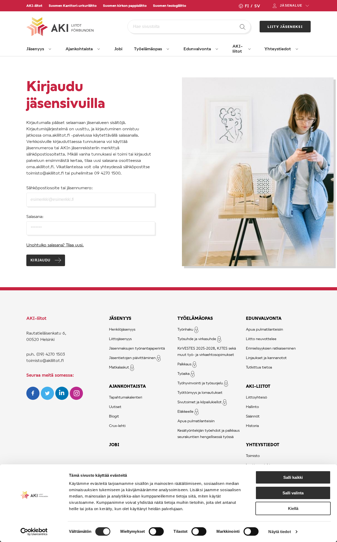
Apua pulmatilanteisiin (196, 421)
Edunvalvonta (197, 48)
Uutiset (115, 406)
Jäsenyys (35, 48)
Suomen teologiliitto (169, 5)
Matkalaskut (119, 367)
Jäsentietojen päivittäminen (132, 357)
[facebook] (33, 398)
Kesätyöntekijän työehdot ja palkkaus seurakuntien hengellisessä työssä (208, 433)
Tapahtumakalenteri (125, 397)
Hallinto (252, 406)
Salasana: (34, 216)
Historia (252, 425)
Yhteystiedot (277, 48)
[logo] (76, 26)
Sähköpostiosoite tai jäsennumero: (59, 187)
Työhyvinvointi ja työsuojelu (200, 383)
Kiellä (293, 508)
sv (257, 5)
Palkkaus (184, 364)
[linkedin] (62, 398)
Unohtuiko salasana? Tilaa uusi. (55, 244)
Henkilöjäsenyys (122, 329)
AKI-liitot (34, 5)
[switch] (156, 531)
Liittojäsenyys (120, 338)
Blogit (114, 416)
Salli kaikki (293, 477)
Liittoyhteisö (256, 397)
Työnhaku (185, 329)
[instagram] (76, 398)
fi (247, 5)
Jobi (118, 48)
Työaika (183, 373)
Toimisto (253, 455)
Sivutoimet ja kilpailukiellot (199, 402)
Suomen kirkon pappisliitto (125, 5)
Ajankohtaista (79, 48)
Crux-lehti (117, 425)
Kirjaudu (40, 260)
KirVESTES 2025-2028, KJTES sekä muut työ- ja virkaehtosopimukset (206, 351)
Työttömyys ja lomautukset (199, 392)
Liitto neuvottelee (261, 338)
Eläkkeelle (185, 411)
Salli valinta (293, 493)
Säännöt (253, 416)
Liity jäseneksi (285, 26)
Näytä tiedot (279, 531)
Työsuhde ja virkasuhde (196, 338)
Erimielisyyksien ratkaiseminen (271, 348)
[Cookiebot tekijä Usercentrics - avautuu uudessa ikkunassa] (34, 532)
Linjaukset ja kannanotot (266, 357)
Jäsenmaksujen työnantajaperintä (137, 348)
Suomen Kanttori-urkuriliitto (73, 5)
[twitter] (48, 398)
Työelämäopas (148, 48)
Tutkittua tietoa (259, 367)
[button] (50, 49)
